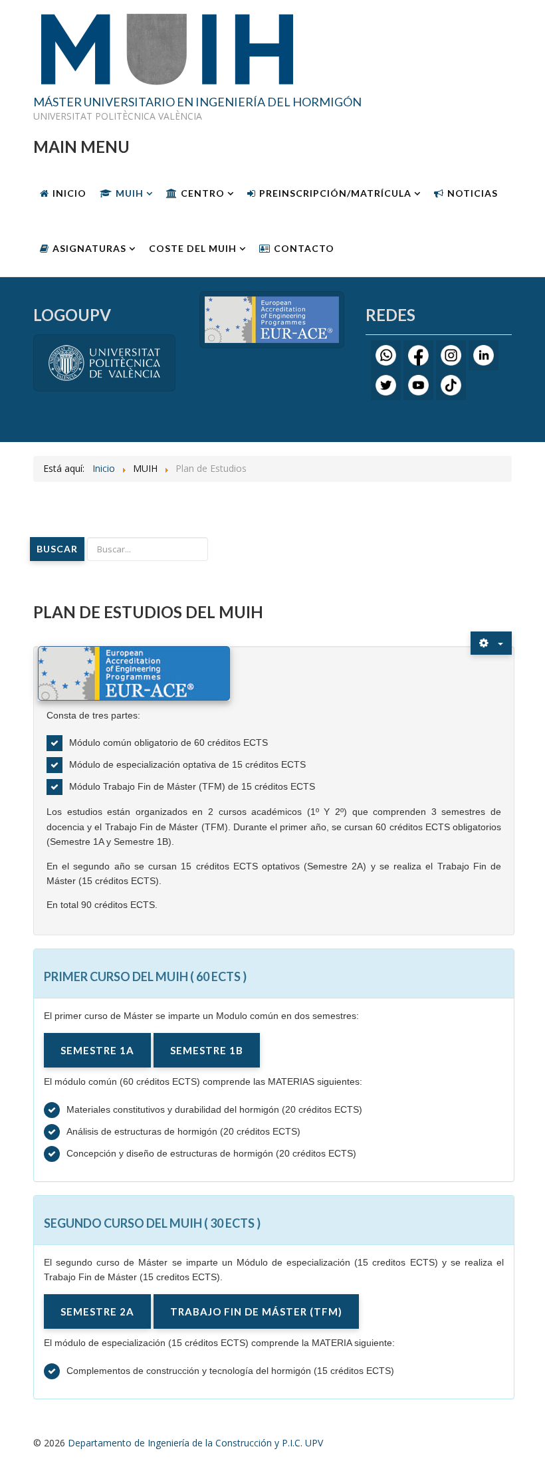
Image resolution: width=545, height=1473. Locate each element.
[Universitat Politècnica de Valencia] (104, 362)
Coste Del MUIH (193, 248)
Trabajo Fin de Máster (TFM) (256, 1311)
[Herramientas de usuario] (491, 643)
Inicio (69, 193)
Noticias (472, 193)
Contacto (304, 248)
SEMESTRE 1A (97, 1050)
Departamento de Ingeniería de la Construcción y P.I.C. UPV (195, 1442)
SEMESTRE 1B (206, 1050)
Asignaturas (89, 248)
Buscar (57, 548)
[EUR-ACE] (271, 318)
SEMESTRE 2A (97, 1311)
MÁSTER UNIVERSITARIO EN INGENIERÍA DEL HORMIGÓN (197, 102)
